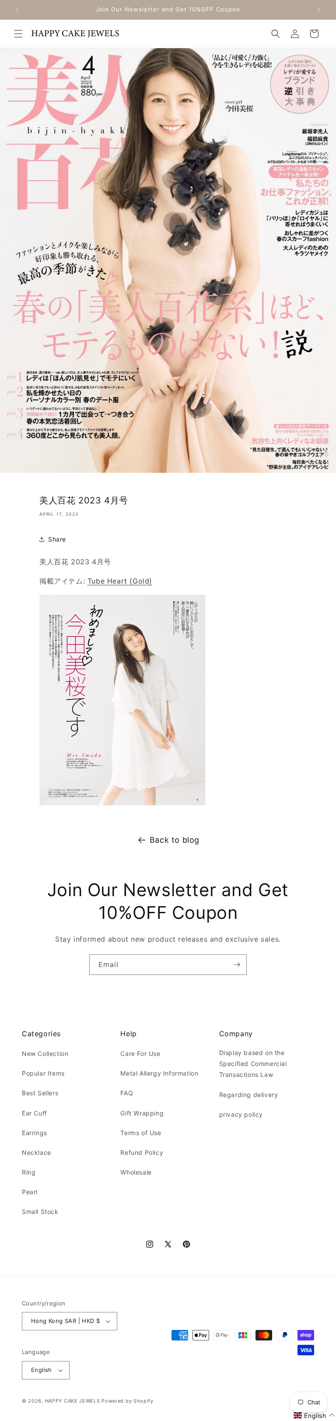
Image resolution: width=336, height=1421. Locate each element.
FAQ (126, 1093)
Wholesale (135, 1172)
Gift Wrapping (142, 1113)
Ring (28, 1172)
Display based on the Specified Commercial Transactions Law (253, 1063)
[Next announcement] (319, 9)
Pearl (30, 1192)
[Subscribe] (236, 964)
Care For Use (140, 1053)
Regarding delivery (248, 1094)
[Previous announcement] (17, 9)
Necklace (36, 1152)
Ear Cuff (34, 1113)
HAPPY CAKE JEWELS (72, 1401)
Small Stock (40, 1211)
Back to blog (175, 839)
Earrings (34, 1132)
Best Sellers (40, 1093)
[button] (18, 33)
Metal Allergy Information (159, 1073)
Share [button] (57, 539)
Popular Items (43, 1073)
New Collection (45, 1053)
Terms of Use (140, 1132)
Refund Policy (141, 1152)
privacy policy (241, 1114)
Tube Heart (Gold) (120, 581)
